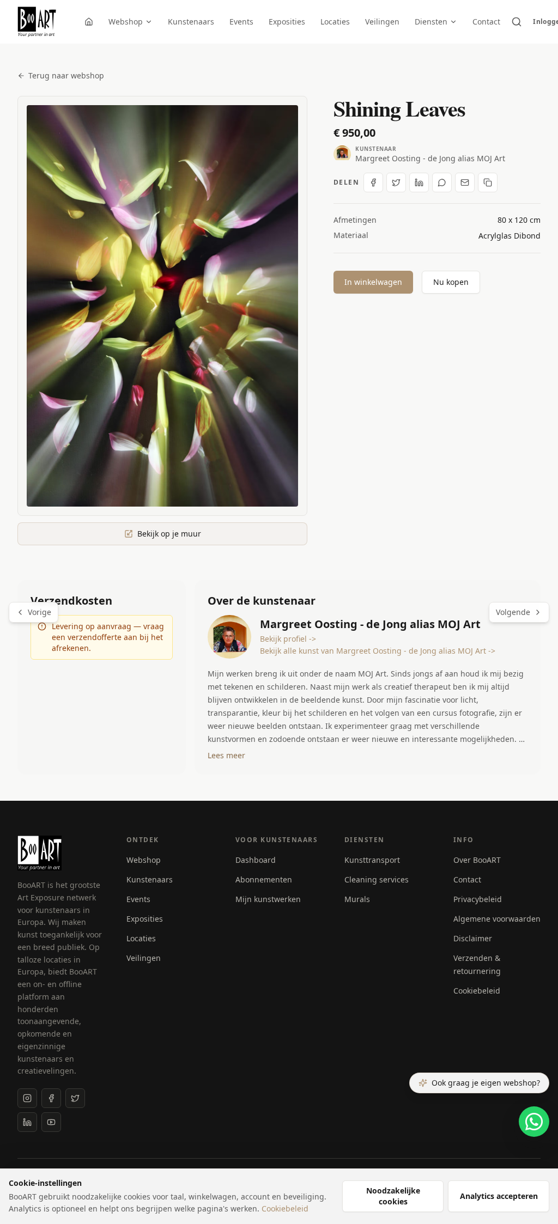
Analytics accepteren (499, 1196)
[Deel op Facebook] (373, 182)
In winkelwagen (373, 282)
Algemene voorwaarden (497, 919)
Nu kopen (451, 282)
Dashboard (255, 860)
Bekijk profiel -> (288, 639)
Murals (357, 899)
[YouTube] (51, 1122)
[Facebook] (51, 1098)
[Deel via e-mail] (465, 182)
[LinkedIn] (27, 1122)
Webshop (125, 21)
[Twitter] (75, 1098)
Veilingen (382, 21)
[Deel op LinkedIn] (419, 182)
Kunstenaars (191, 21)
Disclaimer (472, 938)
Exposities (287, 21)
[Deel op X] (396, 182)
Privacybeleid (477, 899)
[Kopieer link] (488, 182)
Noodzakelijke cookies (393, 1196)
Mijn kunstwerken (268, 899)
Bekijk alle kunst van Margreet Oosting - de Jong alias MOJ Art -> (377, 651)
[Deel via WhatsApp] (442, 182)
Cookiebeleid (476, 990)
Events (241, 21)
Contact (486, 21)
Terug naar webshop (66, 75)
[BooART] (36, 22)
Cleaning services (376, 879)
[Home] (89, 22)
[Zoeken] (516, 22)
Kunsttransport (372, 860)
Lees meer (226, 755)
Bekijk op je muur (169, 533)
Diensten (431, 21)
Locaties (335, 21)
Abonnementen (263, 879)
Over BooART (477, 860)
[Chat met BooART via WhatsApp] (534, 1121)
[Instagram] (27, 1098)
